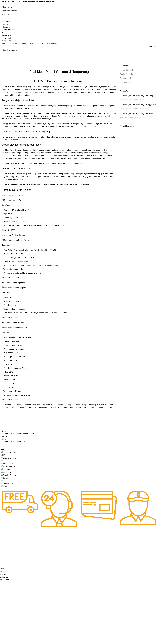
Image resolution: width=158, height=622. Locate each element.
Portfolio (4, 558)
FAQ (65, 547)
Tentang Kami (5, 547)
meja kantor (28, 106)
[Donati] (4, 478)
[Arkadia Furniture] (7, 483)
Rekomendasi (75, 65)
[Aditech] (5, 486)
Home (3, 63)
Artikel (3, 554)
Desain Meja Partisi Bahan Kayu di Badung (136, 96)
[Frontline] (9, 475)
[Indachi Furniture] (8, 461)
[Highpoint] (5, 469)
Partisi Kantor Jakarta (60, 65)
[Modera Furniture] (8, 458)
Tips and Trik (125, 82)
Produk (3, 551)
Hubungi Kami (69, 543)
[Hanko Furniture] (6, 472)
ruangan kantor (53, 92)
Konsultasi (67, 554)
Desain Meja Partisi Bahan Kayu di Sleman (136, 114)
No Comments (139, 99)
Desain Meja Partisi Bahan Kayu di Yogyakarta (138, 105)
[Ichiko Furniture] (8, 466)
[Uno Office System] (9, 452)
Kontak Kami (5, 562)
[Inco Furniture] (7, 463)
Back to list (6, 436)
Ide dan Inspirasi (12, 63)
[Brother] (4, 481)
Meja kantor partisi (9, 137)
